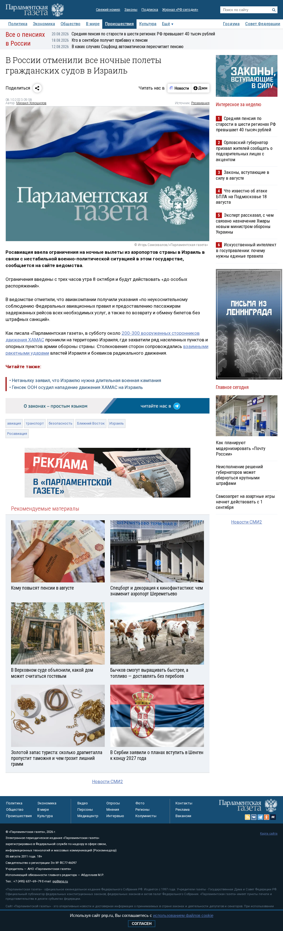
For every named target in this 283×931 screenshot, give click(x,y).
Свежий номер (108, 9)
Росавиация (200, 103)
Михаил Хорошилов (31, 103)
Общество (70, 24)
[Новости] (179, 88)
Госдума (231, 24)
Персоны (85, 809)
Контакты (183, 803)
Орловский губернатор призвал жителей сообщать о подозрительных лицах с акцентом (244, 151)
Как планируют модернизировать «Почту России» (240, 448)
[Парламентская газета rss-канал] (247, 817)
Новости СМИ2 (107, 781)
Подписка (150, 9)
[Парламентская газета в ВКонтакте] (254, 817)
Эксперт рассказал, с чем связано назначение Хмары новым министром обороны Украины (245, 223)
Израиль (116, 423)
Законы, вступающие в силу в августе (242, 175)
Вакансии (183, 816)
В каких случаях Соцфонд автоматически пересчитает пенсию (118, 46)
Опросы (113, 803)
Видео (82, 803)
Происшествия (119, 24)
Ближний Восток (91, 423)
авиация (14, 423)
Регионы (142, 809)
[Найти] (273, 10)
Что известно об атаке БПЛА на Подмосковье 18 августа (241, 196)
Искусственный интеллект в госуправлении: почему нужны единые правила (246, 250)
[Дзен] (200, 88)
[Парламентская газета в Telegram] (260, 817)
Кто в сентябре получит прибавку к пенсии (100, 40)
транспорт (35, 423)
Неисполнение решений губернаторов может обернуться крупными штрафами (239, 475)
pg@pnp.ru (60, 881)
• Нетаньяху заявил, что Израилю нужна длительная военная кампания (85, 380)
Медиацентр (87, 816)
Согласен (141, 924)
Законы (130, 9)
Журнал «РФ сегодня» (180, 9)
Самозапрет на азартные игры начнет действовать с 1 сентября (245, 501)
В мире (92, 24)
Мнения (112, 809)
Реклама (182, 809)
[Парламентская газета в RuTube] (273, 817)
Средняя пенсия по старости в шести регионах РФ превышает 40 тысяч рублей (133, 33)
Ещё (166, 24)
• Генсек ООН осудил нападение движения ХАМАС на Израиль (76, 387)
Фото (140, 803)
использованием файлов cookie (183, 915)
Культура (147, 24)
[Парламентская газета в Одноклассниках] (266, 817)
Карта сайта (268, 833)
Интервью (115, 816)
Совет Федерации (262, 24)
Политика (17, 24)
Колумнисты (145, 816)
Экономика (44, 24)
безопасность (60, 423)
